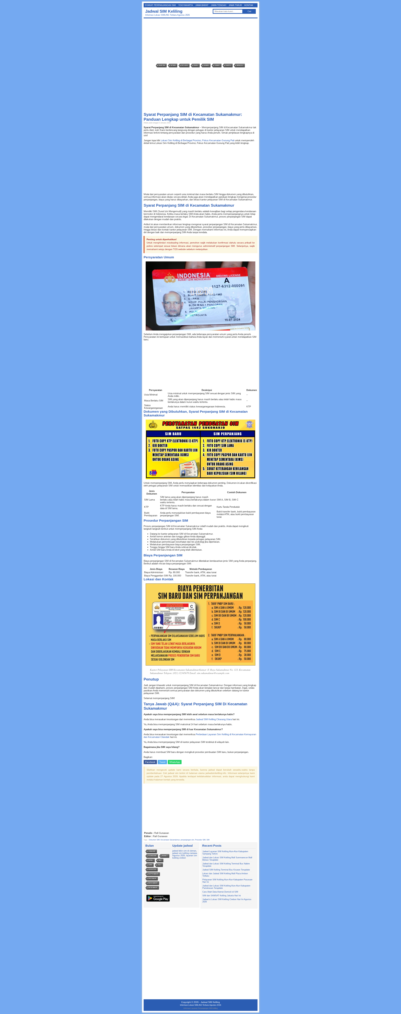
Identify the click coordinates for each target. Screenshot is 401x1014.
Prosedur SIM (200, 840)
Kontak (248, 5)
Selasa (184, 65)
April (150, 860)
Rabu (196, 65)
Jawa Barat (201, 5)
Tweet (162, 762)
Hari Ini (162, 65)
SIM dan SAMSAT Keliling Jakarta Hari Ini (221, 895)
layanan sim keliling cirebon (184, 856)
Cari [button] (249, 11)
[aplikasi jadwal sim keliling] (158, 901)
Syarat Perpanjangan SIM (160, 5)
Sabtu (228, 65)
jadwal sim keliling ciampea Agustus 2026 (184, 854)
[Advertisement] (201, 41)
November (152, 883)
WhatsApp (174, 762)
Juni (150, 865)
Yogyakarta (185, 5)
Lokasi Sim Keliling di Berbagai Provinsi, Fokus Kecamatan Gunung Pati (197, 140)
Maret (165, 856)
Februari (152, 856)
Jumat (217, 65)
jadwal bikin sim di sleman (184, 851)
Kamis (206, 65)
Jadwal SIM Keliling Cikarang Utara (214, 719)
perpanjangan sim (187, 840)
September (153, 874)
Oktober (152, 878)
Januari (151, 851)
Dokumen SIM (154, 840)
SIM (207, 840)
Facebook (150, 762)
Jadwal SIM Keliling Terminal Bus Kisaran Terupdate (226, 870)
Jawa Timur (235, 5)
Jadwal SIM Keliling (163, 11)
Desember (152, 887)
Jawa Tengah (218, 5)
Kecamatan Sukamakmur (170, 840)
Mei (160, 860)
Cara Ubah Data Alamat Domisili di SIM (220, 892)
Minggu (240, 65)
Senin (173, 65)
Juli (159, 865)
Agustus (152, 869)
